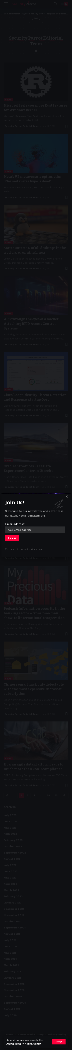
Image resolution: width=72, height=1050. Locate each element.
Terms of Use (34, 1043)
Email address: (15, 524)
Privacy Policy (13, 1043)
